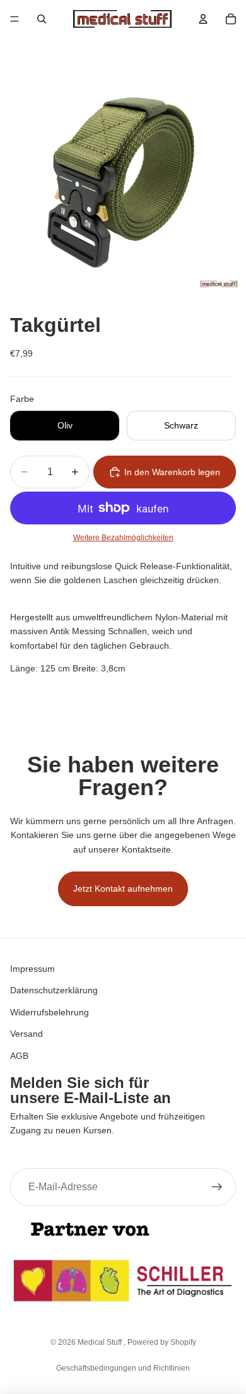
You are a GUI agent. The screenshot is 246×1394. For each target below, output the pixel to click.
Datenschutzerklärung (54, 990)
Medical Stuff (101, 1342)
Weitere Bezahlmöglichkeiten (123, 537)
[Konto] (203, 19)
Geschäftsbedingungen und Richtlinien (123, 1368)
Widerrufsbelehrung (49, 1012)
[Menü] (14, 18)
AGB (19, 1055)
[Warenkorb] (231, 19)
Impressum (32, 969)
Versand (26, 1034)
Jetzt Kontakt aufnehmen (123, 888)
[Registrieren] (217, 1186)
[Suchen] (42, 19)
